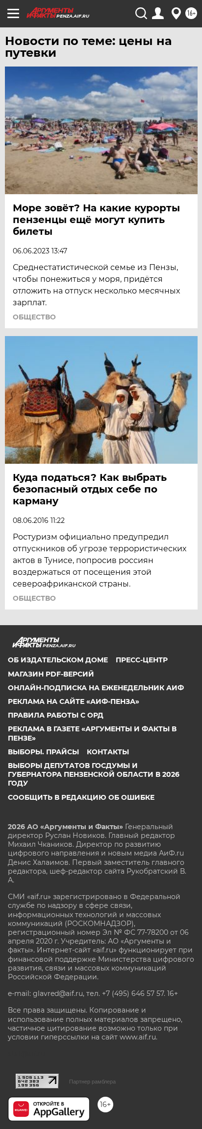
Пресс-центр (142, 659)
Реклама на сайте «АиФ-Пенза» (73, 701)
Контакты (108, 751)
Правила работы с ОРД (55, 715)
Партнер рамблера (92, 1081)
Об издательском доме (58, 659)
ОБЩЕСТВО (34, 317)
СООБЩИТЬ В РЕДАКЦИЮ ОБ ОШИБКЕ (81, 797)
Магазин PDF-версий (51, 674)
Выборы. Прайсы (43, 751)
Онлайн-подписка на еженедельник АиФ (96, 687)
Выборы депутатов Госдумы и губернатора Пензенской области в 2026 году (93, 774)
